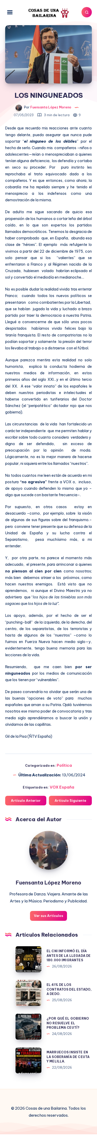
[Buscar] (86, 12)
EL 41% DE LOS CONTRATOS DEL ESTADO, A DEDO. (69, 989)
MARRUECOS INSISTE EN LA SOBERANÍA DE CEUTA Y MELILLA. (68, 1056)
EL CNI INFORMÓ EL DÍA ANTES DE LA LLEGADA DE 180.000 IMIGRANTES (69, 955)
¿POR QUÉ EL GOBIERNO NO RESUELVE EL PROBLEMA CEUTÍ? (68, 1023)
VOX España (62, 787)
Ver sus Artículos (48, 916)
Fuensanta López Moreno (48, 882)
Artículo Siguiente (70, 800)
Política (64, 765)
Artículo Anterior (26, 800)
